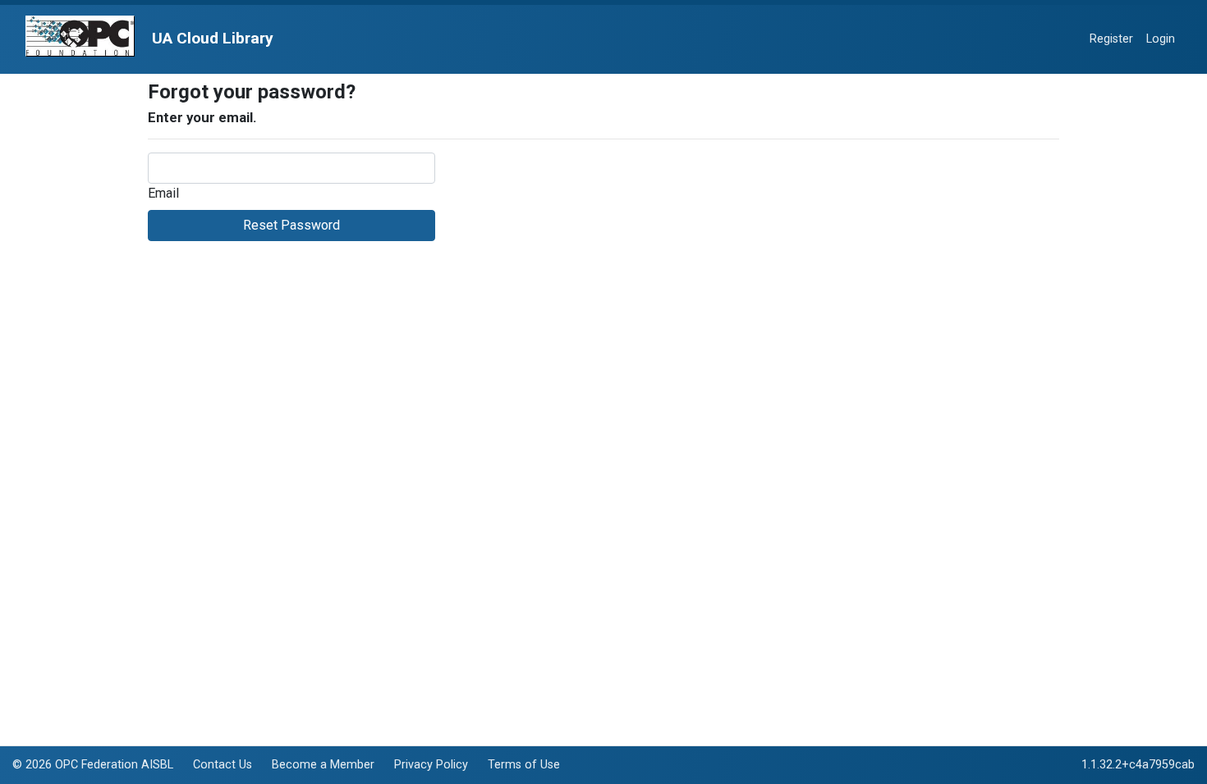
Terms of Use (524, 765)
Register (1111, 39)
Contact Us (222, 765)
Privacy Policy (431, 765)
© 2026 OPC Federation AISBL (92, 765)
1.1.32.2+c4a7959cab (1138, 765)
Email (163, 193)
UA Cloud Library (210, 38)
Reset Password (291, 225)
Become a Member (323, 765)
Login (1160, 39)
